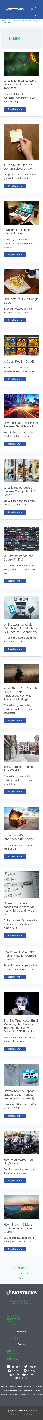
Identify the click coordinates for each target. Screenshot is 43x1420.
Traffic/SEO (12, 1359)
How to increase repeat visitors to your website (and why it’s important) (19, 1094)
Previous (20, 1267)
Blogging (11, 1351)
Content (11, 1356)
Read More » (15, 110)
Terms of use (13, 1319)
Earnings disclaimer (21, 1414)
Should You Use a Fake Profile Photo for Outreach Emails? (20, 955)
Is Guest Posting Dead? (19, 361)
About (10, 1321)
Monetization (13, 1353)
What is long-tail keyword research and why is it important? (20, 84)
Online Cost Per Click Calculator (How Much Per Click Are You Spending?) (21, 628)
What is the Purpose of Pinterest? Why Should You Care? (21, 491)
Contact (11, 1324)
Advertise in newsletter (22, 1303)
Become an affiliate (20, 1301)
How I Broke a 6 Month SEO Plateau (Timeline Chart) (18, 1228)
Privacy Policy (14, 1316)
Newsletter (12, 1338)
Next (23, 1278)
